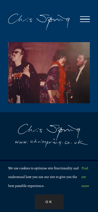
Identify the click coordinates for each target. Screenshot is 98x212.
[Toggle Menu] (85, 19)
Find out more (85, 177)
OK (49, 202)
